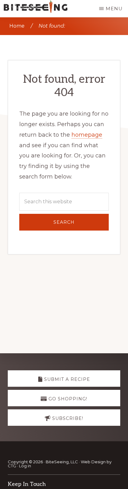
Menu (114, 8)
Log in (25, 465)
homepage (86, 134)
